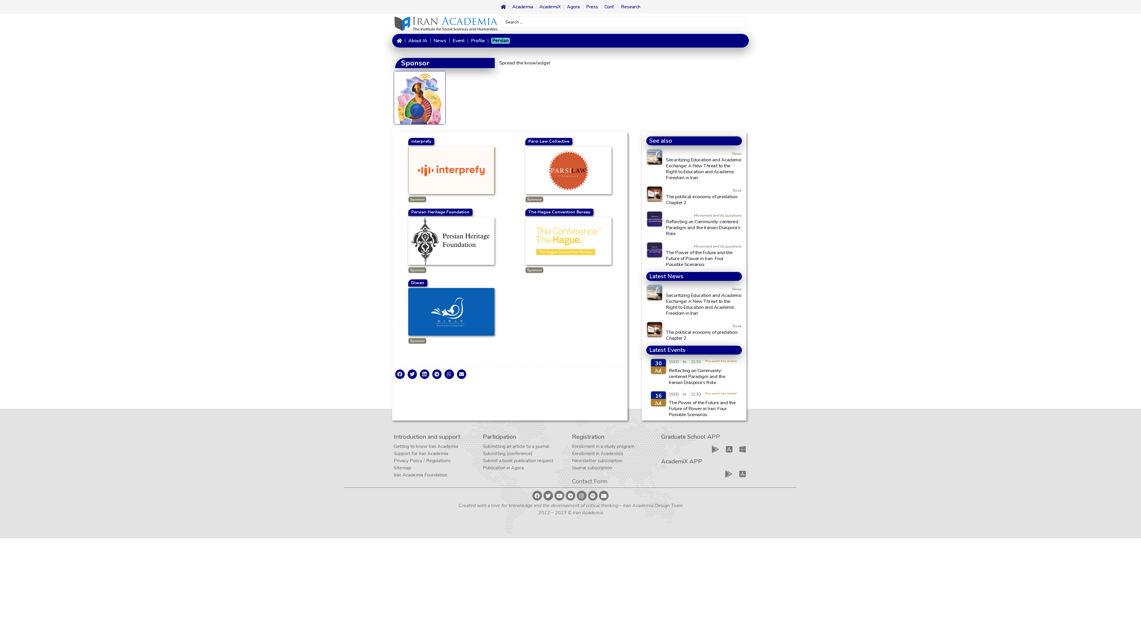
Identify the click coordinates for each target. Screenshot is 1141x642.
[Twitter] (548, 495)
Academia (522, 7)
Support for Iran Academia (421, 453)
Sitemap (402, 468)
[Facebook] (537, 495)
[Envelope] (604, 495)
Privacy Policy (408, 460)
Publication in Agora (503, 468)
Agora (573, 7)
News (440, 40)
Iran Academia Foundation (420, 475)
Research (630, 7)
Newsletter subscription (597, 460)
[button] (400, 374)
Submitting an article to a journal (516, 446)
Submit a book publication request (518, 460)
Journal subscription (592, 468)
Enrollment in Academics (597, 453)
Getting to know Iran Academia (426, 446)
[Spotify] (593, 495)
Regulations (438, 460)
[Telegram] (570, 495)
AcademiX (550, 7)
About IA (417, 40)
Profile (478, 40)
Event (459, 40)
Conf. (609, 7)
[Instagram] (581, 495)
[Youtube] (559, 495)
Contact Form (590, 481)
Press (592, 7)
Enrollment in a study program (603, 446)
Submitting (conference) (507, 453)
